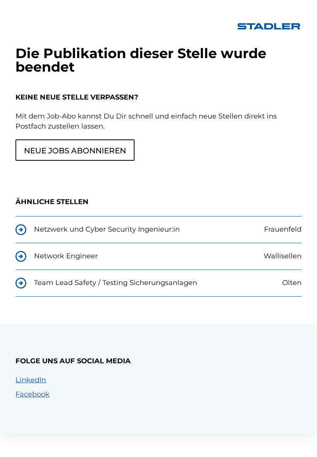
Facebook (32, 394)
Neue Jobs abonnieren (75, 150)
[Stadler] (269, 26)
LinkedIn (30, 380)
